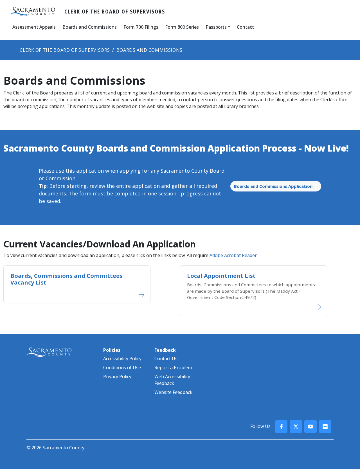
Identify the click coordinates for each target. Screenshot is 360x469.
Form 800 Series (182, 27)
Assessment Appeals (34, 27)
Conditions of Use (122, 367)
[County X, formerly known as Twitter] (296, 426)
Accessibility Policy (122, 358)
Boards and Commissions (89, 27)
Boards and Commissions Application (274, 186)
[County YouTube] (310, 426)
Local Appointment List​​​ (221, 275)
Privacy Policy (117, 376)
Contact (245, 27)
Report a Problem (173, 367)
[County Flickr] (325, 426)
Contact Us (165, 358)
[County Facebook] (281, 426)
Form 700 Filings (140, 27)
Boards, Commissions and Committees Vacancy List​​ (66, 279)
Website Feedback (173, 392)
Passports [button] (216, 27)
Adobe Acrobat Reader (233, 255)
